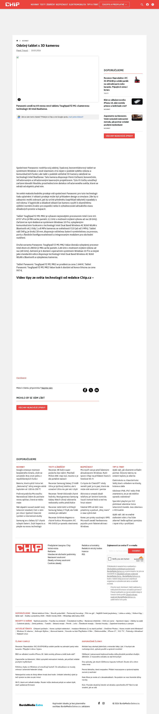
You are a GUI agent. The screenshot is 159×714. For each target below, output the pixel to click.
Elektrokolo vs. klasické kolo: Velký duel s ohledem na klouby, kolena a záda (127, 483)
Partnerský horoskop (75, 613)
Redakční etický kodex (92, 548)
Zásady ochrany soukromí (59, 560)
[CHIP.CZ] (12, 4)
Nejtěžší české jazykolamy (106, 613)
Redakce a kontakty (90, 545)
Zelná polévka (37, 623)
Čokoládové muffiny (75, 621)
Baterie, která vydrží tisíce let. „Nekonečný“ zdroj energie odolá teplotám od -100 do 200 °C (31, 486)
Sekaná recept (58, 623)
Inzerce (85, 551)
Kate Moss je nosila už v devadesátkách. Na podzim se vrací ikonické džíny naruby (111, 678)
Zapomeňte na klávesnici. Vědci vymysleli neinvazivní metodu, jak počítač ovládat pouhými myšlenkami (116, 120)
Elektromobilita (77, 4)
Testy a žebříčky (56, 467)
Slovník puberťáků (58, 613)
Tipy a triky (92, 4)
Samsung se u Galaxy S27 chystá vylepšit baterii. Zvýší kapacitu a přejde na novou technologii (30, 523)
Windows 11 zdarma (25, 631)
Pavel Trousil (22, 50)
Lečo (75, 623)
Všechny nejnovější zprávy (31, 407)
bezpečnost (86, 467)
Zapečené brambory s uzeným (122, 623)
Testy (42, 4)
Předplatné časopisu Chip (59, 545)
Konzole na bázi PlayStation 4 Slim (79, 631)
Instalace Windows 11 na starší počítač (87, 629)
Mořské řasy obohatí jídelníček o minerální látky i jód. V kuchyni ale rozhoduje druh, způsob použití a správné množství (108, 647)
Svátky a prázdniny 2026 (34, 616)
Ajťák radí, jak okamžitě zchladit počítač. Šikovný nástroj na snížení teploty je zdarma (127, 473)
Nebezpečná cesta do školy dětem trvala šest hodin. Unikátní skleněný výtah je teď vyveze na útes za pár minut (46, 676)
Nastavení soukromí (56, 557)
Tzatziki (48, 623)
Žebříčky (50, 4)
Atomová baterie (56, 631)
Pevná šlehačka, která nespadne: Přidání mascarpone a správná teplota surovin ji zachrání (110, 670)
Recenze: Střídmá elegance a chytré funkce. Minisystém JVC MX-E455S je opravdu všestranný (63, 520)
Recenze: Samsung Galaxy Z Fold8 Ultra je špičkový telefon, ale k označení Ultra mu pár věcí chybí (63, 486)
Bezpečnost (62, 4)
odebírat (136, 551)
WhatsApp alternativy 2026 (73, 616)
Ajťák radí (19, 616)
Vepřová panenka (40, 621)
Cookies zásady (54, 563)
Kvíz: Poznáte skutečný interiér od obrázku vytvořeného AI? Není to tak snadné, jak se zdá (110, 686)
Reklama (52, 551)
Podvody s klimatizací (134, 631)
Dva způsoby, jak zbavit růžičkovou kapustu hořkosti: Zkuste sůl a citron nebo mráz (110, 663)
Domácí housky (102, 623)
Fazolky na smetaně (57, 621)
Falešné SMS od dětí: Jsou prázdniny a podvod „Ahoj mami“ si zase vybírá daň (95, 510)
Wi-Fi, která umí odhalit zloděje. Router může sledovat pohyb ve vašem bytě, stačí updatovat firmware (45, 683)
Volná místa (53, 548)
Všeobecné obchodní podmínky (62, 554)
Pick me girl (89, 613)
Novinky (35, 4)
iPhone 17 (112, 631)
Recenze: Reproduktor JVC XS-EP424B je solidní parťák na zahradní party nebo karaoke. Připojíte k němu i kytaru (116, 84)
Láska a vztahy (125, 613)
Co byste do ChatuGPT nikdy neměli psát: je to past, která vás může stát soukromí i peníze (94, 486)
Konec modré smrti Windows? (131, 629)
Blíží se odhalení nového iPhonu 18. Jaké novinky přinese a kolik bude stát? (115, 103)
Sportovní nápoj (122, 621)
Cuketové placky (23, 623)
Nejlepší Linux (22, 634)
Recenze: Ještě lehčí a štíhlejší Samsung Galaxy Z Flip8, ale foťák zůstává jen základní (63, 510)
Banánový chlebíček (92, 621)
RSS (83, 554)
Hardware (21, 378)
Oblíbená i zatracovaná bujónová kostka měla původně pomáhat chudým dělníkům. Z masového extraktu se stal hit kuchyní (110, 655)
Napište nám (47, 388)
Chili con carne (108, 621)
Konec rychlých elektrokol (60, 629)
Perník (68, 623)
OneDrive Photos (111, 629)
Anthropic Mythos (41, 631)
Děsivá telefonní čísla (40, 613)
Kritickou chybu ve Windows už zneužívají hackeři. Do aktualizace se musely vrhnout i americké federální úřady (45, 668)
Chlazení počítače (41, 629)
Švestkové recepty (86, 623)
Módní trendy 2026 (53, 616)
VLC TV (121, 631)
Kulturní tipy (137, 613)
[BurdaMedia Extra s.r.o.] (29, 548)
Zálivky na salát (137, 621)
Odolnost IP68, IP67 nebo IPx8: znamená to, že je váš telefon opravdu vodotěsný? (126, 494)
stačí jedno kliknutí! (75, 117)
